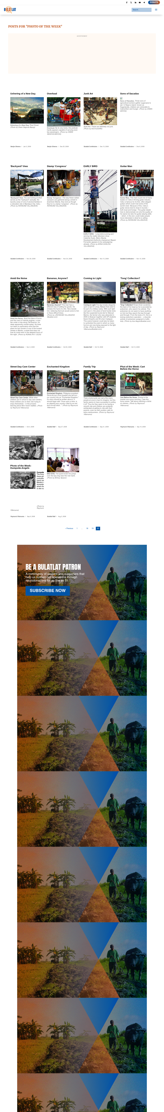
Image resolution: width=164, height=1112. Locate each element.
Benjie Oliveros (16, 146)
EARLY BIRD (99, 208)
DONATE (154, 2)
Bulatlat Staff (88, 347)
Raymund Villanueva (127, 427)
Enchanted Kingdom (63, 392)
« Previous (69, 528)
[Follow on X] (131, 2)
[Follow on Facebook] (126, 2)
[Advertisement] (82, 55)
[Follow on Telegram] (144, 2)
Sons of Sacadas (136, 115)
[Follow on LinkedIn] (135, 2)
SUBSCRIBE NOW (48, 591)
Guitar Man (136, 208)
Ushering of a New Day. (26, 115)
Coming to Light (99, 308)
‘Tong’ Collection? (136, 308)
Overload (63, 115)
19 (93, 528)
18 (87, 528)
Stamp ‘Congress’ (63, 208)
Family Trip (99, 392)
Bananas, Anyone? (63, 308)
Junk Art (99, 115)
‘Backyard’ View (26, 208)
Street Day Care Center (26, 392)
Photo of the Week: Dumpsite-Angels (26, 477)
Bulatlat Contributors (90, 146)
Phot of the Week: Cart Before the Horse (136, 392)
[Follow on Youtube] (139, 2)
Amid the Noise (26, 308)
